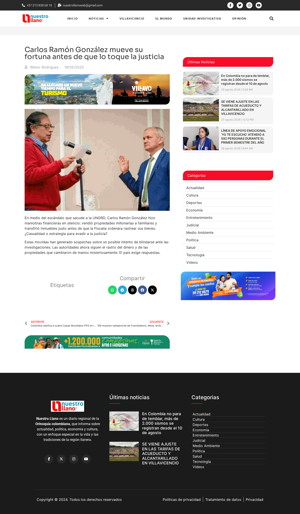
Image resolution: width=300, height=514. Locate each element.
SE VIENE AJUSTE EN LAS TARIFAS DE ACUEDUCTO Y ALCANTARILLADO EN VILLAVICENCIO (241, 107)
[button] (271, 18)
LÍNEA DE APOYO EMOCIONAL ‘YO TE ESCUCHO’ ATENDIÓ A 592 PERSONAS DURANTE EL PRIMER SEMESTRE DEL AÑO (243, 136)
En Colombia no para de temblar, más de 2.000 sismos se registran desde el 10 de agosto (245, 79)
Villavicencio (132, 18)
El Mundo (163, 18)
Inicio (72, 18)
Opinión (239, 18)
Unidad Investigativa (202, 18)
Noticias (96, 18)
